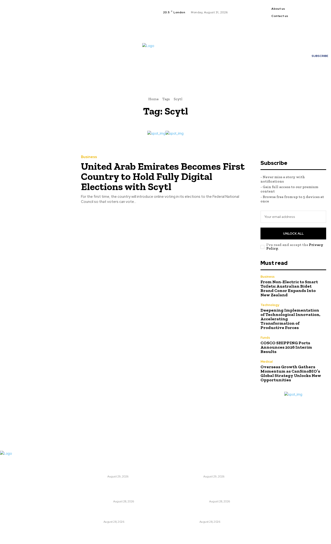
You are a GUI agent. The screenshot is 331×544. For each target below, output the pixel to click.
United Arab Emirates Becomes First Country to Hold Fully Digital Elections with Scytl (163, 176)
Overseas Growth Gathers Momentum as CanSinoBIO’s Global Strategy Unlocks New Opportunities (290, 373)
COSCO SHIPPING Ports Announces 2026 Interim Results (286, 347)
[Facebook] (311, 9)
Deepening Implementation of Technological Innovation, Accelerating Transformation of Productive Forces (132, 490)
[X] (323, 9)
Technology (269, 304)
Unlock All (293, 233)
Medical (266, 361)
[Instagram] (317, 9)
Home (153, 99)
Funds (265, 337)
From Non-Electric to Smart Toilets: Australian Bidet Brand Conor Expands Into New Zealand (289, 288)
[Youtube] (311, 15)
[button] (217, 74)
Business (89, 157)
